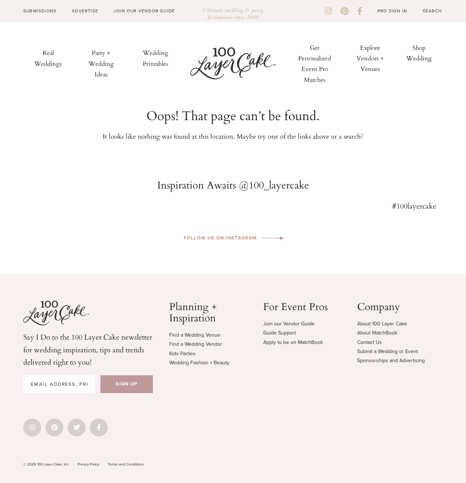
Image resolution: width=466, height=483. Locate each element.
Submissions (39, 11)
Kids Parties (182, 353)
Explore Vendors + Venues (370, 58)
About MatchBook (377, 333)
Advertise (85, 11)
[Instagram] (328, 11)
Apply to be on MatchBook (293, 342)
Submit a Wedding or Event (387, 351)
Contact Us (369, 342)
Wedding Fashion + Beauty (199, 363)
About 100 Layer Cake (382, 324)
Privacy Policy (88, 464)
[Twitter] (77, 427)
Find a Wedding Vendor (195, 344)
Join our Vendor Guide (289, 324)
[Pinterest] (344, 11)
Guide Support (279, 333)
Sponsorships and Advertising (391, 360)
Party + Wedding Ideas (101, 63)
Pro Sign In (392, 11)
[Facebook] (359, 11)
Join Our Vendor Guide (144, 11)
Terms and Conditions (126, 464)
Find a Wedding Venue (194, 335)
